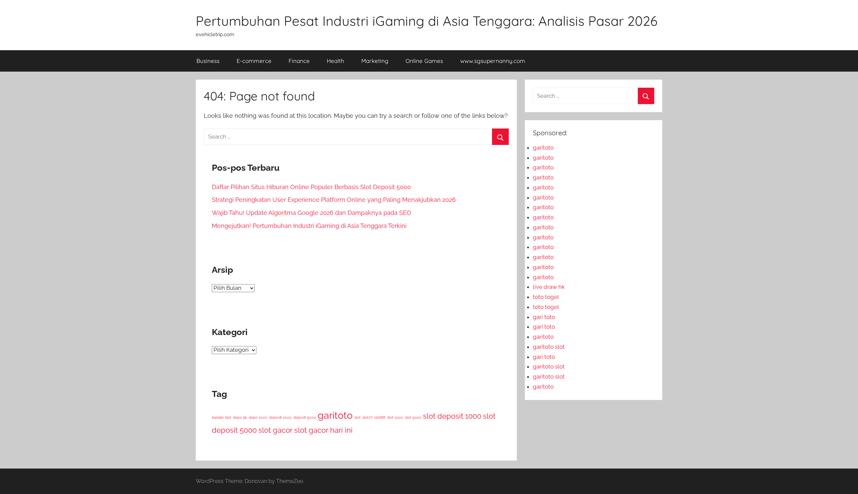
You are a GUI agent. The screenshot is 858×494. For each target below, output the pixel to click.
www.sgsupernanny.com (492, 60)
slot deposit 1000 (452, 416)
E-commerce (254, 60)
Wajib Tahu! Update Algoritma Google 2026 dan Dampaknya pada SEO (311, 212)
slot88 (379, 417)
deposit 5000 (304, 417)
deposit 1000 (280, 417)
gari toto (544, 317)
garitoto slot (549, 346)
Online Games (424, 60)
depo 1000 (258, 417)
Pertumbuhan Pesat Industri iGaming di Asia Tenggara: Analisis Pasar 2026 (427, 20)
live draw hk (549, 286)
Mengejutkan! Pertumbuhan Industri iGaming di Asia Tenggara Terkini (309, 225)
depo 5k (240, 417)
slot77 (367, 417)
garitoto (335, 415)
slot (357, 417)
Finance (299, 60)
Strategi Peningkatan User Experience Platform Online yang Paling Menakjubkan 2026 (334, 199)
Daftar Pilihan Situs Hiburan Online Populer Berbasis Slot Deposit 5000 (311, 186)
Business (208, 60)
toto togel (546, 297)
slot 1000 (395, 417)
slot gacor (275, 430)
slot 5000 (413, 417)
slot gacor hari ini (323, 430)
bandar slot (221, 417)
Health (335, 60)
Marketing (374, 60)
